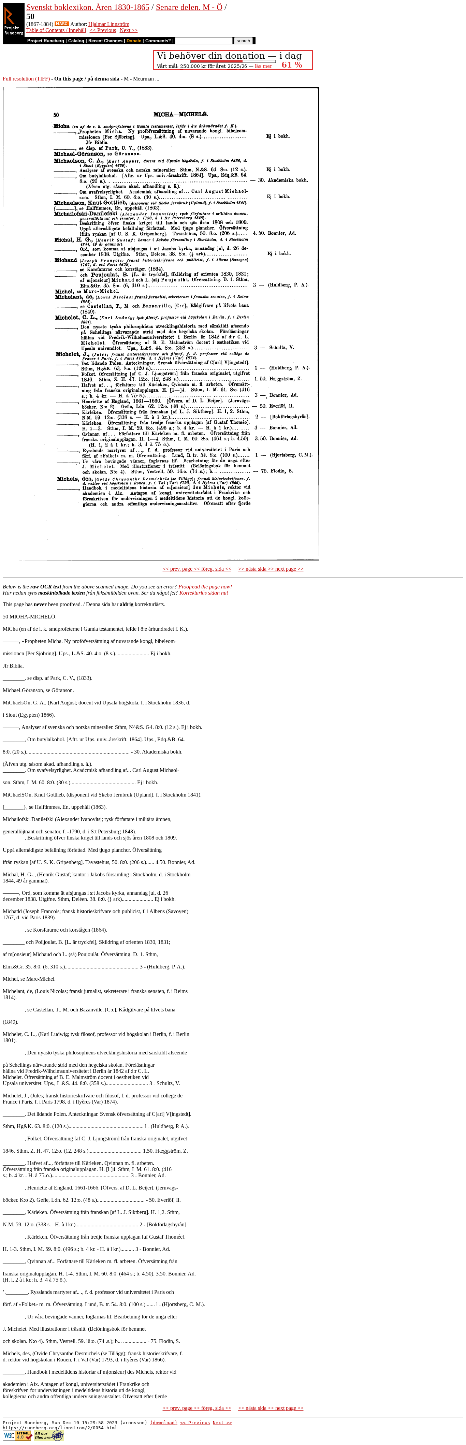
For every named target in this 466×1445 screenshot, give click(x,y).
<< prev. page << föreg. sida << (197, 569)
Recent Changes (105, 40)
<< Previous (103, 30)
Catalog (76, 40)
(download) (163, 1422)
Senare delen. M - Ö (189, 7)
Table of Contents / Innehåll (56, 30)
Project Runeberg (45, 40)
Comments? (158, 40)
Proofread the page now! (205, 586)
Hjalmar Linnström (108, 24)
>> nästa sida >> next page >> (271, 569)
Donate (134, 40)
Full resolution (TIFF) (26, 79)
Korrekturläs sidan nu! (203, 593)
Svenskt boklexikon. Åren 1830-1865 (87, 7)
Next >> (129, 30)
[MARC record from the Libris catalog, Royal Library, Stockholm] (62, 24)
